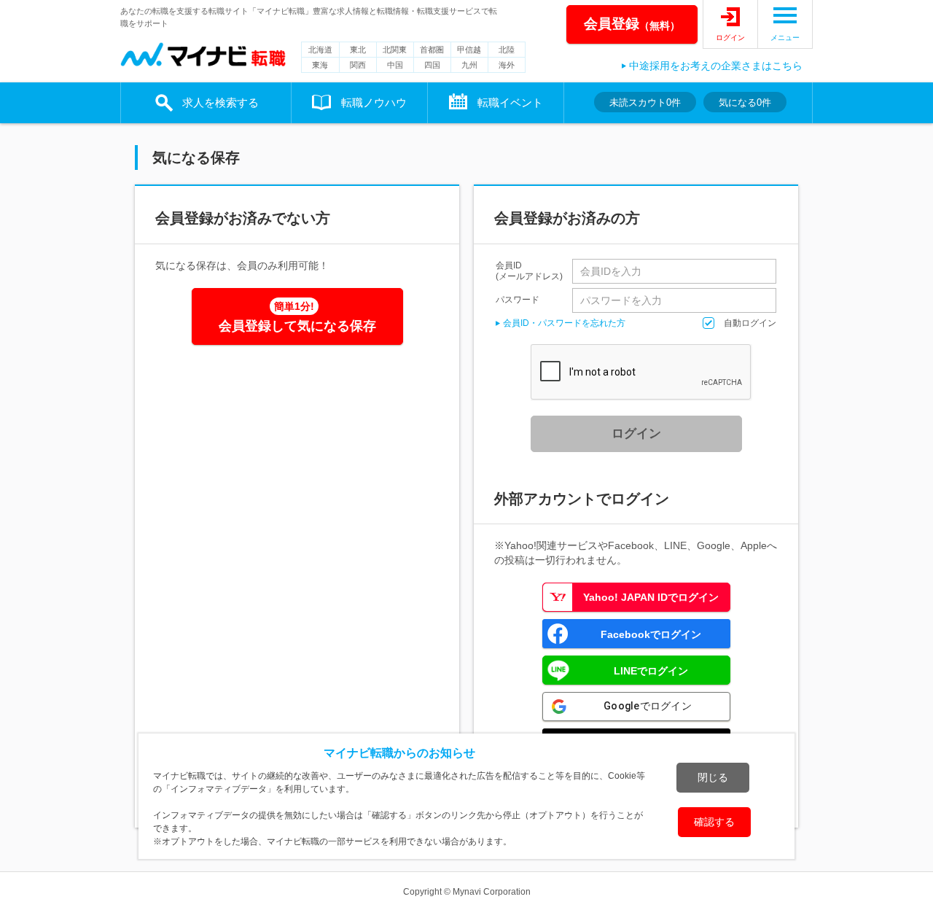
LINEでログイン (651, 671)
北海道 (320, 49)
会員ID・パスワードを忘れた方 (564, 323)
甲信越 (469, 49)
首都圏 (432, 49)
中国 (395, 65)
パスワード (517, 299)
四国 (432, 65)
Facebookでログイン (651, 634)
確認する (714, 822)
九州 (469, 65)
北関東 (395, 49)
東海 (320, 65)
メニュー (785, 38)
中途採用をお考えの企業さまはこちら (716, 65)
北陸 (507, 49)
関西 (358, 65)
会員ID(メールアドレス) (529, 271)
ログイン (730, 38)
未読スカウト (645, 102)
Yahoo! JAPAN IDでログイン (651, 597)
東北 (358, 49)
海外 (507, 65)
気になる (745, 102)
